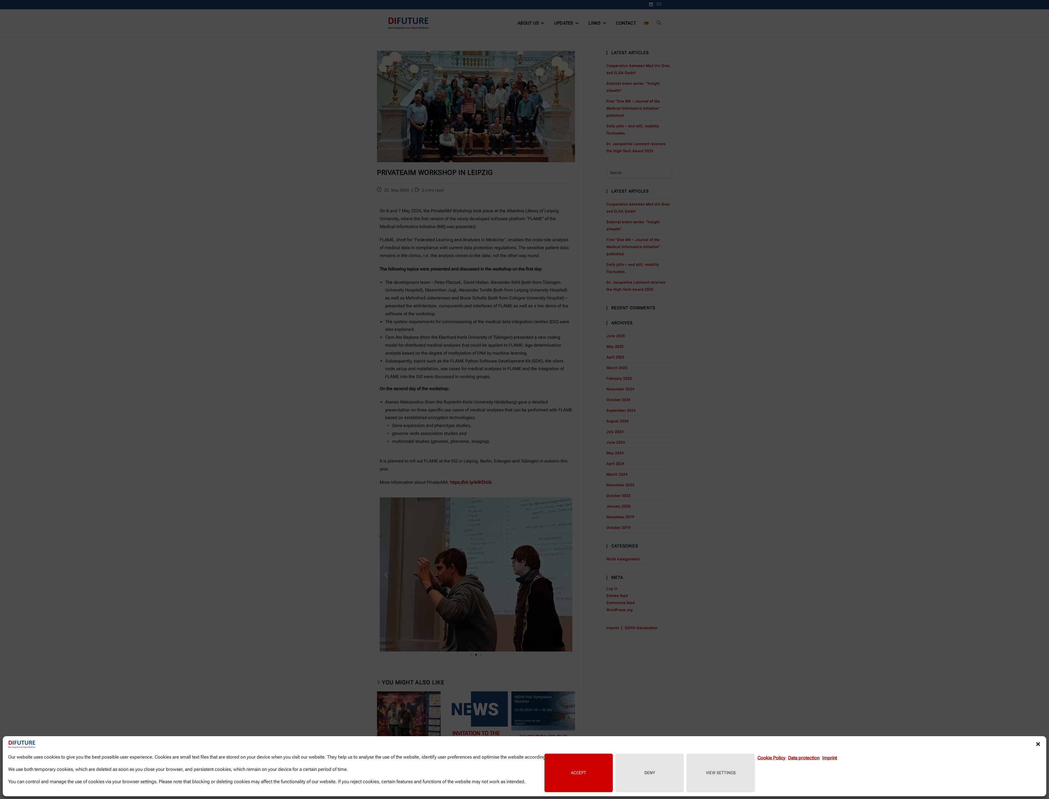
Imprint (829, 757)
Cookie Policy (771, 757)
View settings (721, 772)
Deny (649, 772)
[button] (1038, 744)
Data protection (804, 757)
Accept (578, 772)
